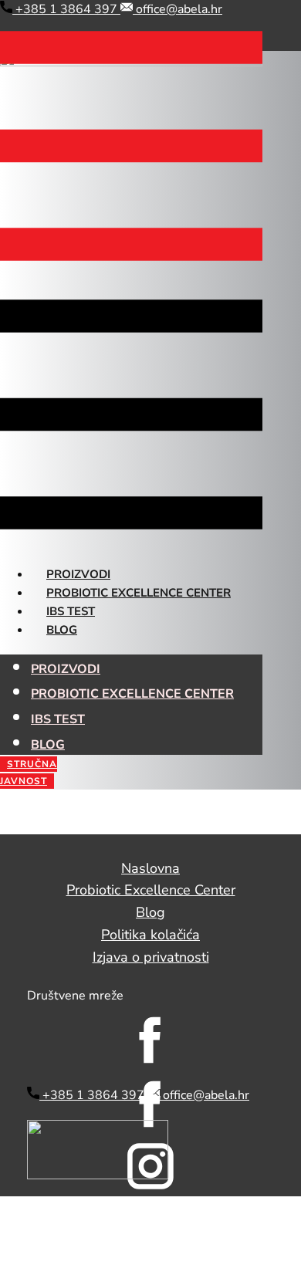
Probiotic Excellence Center (138, 592)
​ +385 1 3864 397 (66, 9)
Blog (61, 630)
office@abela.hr (177, 9)
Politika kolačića (150, 934)
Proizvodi (78, 574)
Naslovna (150, 868)
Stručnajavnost (28, 772)
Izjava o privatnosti (151, 957)
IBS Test (70, 611)
